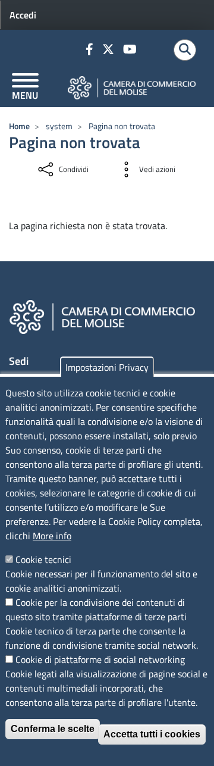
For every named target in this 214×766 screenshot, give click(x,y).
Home (19, 126)
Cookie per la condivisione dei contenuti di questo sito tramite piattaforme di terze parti (96, 609)
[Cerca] (185, 50)
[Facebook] (91, 50)
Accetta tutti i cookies (151, 734)
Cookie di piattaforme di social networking (100, 659)
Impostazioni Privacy (107, 367)
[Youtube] (131, 50)
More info (52, 536)
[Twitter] (109, 50)
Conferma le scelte (53, 729)
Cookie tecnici (43, 559)
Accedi (23, 15)
